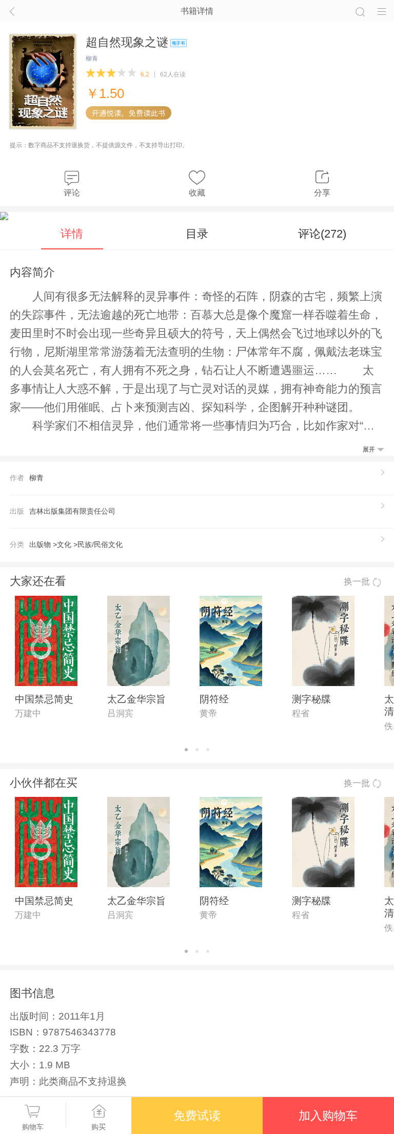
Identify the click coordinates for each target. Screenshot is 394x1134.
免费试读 (197, 1115)
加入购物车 (328, 1115)
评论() (322, 233)
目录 (197, 233)
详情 (72, 233)
